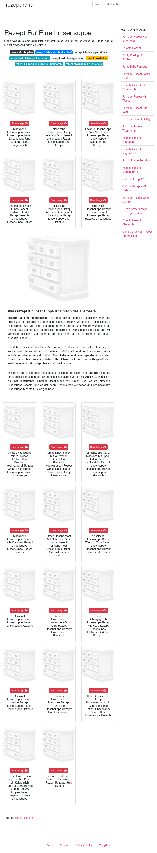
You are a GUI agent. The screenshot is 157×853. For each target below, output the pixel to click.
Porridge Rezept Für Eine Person (134, 38)
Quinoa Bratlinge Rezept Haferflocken (137, 233)
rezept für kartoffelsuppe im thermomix (39, 64)
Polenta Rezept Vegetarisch (131, 151)
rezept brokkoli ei (97, 58)
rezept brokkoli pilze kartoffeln (84, 64)
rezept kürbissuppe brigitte (91, 52)
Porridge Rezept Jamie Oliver (136, 76)
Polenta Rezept (131, 48)
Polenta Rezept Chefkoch (131, 222)
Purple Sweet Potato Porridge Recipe (134, 211)
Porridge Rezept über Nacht (135, 110)
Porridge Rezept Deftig (136, 119)
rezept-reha (20, 4)
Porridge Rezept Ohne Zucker (136, 200)
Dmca (49, 845)
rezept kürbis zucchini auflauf (54, 52)
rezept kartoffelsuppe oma (67, 58)
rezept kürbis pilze (22, 52)
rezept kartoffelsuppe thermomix (29, 58)
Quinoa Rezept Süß (134, 179)
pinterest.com (24, 818)
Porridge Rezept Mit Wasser (134, 98)
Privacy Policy (84, 845)
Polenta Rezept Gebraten (131, 140)
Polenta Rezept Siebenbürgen (131, 170)
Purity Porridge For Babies (133, 57)
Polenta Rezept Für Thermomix (134, 87)
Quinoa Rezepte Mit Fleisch (134, 188)
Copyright (105, 845)
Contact (64, 845)
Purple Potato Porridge (136, 160)
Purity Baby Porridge (134, 66)
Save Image (18, 123)
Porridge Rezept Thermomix (132, 128)
